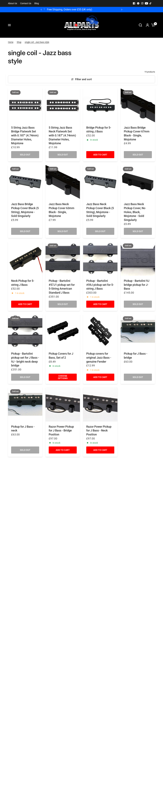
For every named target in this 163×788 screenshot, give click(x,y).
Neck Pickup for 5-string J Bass (22, 282)
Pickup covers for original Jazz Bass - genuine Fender (98, 357)
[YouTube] (146, 3)
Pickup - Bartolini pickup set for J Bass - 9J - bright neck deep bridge (25, 359)
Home (10, 42)
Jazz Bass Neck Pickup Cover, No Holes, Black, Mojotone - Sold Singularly (134, 212)
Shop (19, 42)
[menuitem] (13, 3)
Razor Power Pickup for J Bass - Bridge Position (61, 430)
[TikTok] (151, 3)
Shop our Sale (93, 9)
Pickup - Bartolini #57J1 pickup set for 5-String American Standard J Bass (62, 286)
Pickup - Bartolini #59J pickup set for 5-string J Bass (100, 284)
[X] (138, 3)
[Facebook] (134, 3)
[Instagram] (142, 3)
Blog (36, 3)
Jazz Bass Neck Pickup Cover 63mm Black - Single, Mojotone (61, 210)
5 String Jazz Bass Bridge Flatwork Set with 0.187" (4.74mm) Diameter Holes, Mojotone (25, 135)
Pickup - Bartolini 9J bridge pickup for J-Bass (136, 284)
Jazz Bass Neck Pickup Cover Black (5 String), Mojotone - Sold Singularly (100, 210)
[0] (152, 25)
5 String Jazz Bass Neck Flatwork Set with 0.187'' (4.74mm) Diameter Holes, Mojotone (62, 135)
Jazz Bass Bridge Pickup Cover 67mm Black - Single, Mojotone (136, 133)
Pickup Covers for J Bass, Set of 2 (61, 355)
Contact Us (25, 3)
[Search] (140, 25)
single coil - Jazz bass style (37, 42)
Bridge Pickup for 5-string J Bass (98, 129)
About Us (12, 3)
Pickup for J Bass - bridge (135, 355)
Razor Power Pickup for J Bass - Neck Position (98, 430)
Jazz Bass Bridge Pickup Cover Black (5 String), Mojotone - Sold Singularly (25, 210)
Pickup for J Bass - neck (23, 428)
